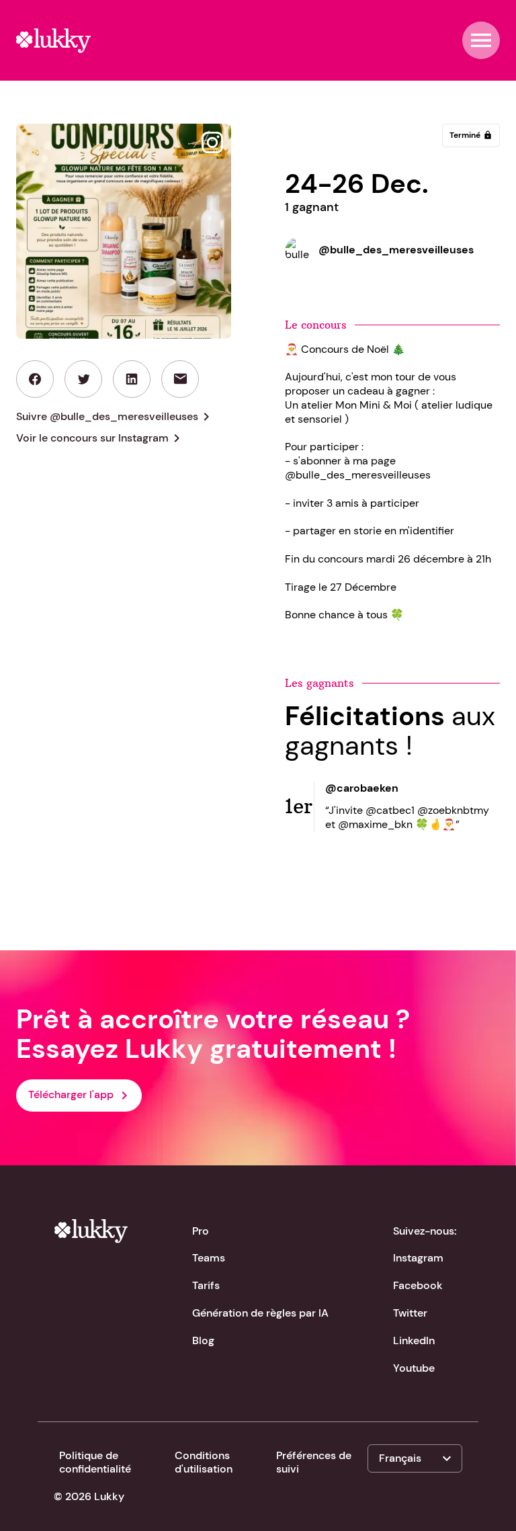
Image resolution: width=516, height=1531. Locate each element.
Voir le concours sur (100, 438)
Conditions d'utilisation (203, 1462)
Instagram (418, 1258)
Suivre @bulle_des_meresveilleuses (115, 417)
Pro (200, 1231)
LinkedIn (414, 1340)
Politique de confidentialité (95, 1462)
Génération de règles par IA (260, 1313)
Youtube (414, 1368)
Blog (203, 1340)
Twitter (410, 1313)
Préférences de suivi (313, 1462)
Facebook (418, 1285)
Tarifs (206, 1285)
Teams (208, 1258)
